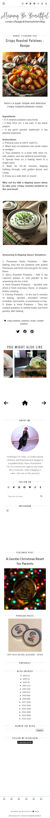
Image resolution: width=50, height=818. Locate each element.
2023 (25, 682)
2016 (24, 705)
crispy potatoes (13, 321)
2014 (24, 712)
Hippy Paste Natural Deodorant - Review (25, 654)
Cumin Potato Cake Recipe (25, 370)
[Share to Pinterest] (32, 331)
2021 (24, 689)
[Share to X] (18, 331)
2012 (24, 719)
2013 (24, 715)
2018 (24, 699)
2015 (24, 709)
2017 (24, 702)
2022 (24, 686)
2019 (24, 696)
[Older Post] (44, 403)
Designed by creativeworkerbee (25, 816)
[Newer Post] (6, 403)
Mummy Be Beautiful (21, 811)
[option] (25, 363)
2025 (25, 676)
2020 (24, 692)
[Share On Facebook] (25, 331)
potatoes (25, 321)
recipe (33, 321)
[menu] (3, 3)
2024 (25, 679)
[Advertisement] (28, 754)
